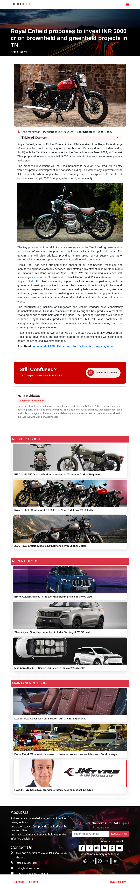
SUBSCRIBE (119, 833)
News (23, 51)
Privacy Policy (117, 881)
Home (14, 51)
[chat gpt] (84, 861)
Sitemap (19, 881)
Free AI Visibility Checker (32, 873)
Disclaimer (33, 881)
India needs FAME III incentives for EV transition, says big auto (72, 346)
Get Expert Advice (106, 372)
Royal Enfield (25, 281)
